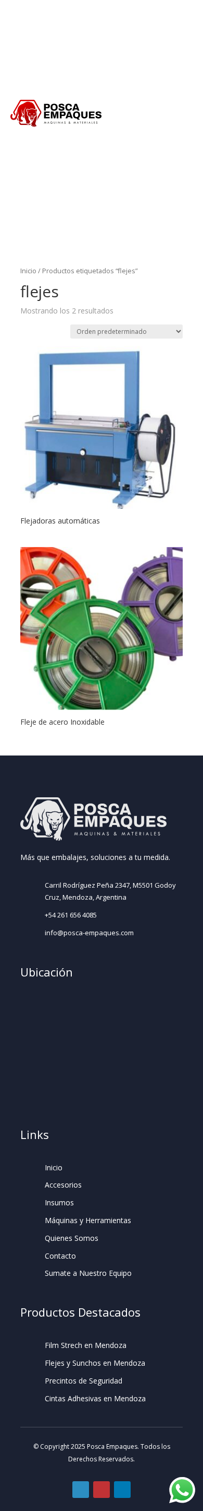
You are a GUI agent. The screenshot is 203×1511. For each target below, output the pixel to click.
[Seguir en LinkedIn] (122, 1489)
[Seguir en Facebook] (80, 1489)
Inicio (28, 270)
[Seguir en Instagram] (101, 1489)
